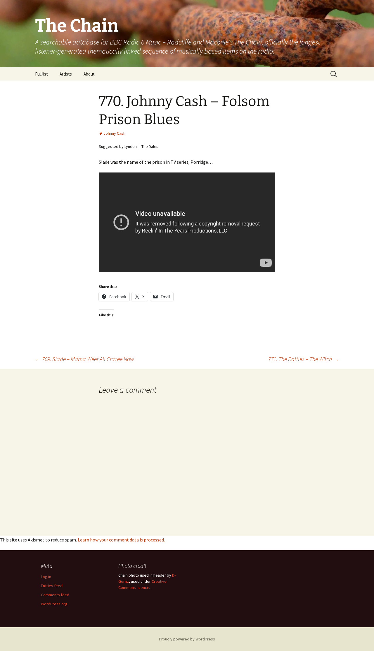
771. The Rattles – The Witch (303, 359)
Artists (66, 74)
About (89, 74)
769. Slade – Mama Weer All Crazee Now (84, 359)
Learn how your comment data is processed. (121, 540)
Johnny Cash (114, 133)
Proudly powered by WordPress (187, 639)
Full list (41, 74)
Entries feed (52, 585)
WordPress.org (54, 603)
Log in (46, 576)
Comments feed (55, 594)
